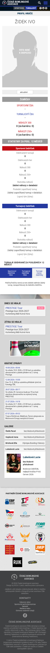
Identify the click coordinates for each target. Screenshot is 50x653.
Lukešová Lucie (31, 457)
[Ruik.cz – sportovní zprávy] (17, 562)
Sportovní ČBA (25, 105)
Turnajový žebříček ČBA (26, 273)
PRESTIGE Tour (14, 308)
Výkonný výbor (25, 602)
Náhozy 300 (25, 122)
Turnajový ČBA (25, 114)
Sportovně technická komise (25, 604)
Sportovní (19, 8)
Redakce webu (25, 608)
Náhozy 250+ (25, 131)
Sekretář (25, 606)
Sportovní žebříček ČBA (12, 273)
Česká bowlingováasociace (29, 577)
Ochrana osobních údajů (25, 610)
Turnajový (31, 8)
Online (41, 308)
